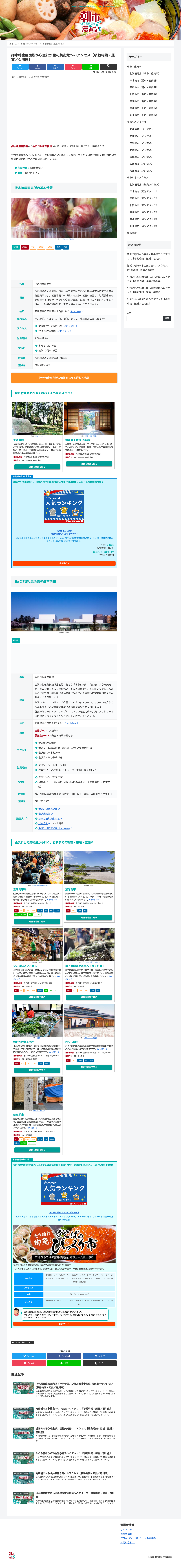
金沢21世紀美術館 (48, 809)
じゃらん (43, 823)
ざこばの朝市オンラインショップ (64, 1213)
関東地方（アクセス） (142, 143)
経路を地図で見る (37, 467)
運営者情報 (126, 1534)
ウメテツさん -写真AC (67, 239)
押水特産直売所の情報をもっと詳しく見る (64, 377)
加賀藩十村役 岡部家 (90, 436)
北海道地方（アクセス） (143, 129)
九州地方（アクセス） (142, 170)
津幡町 (38, 1038)
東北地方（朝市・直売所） (144, 80)
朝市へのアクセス (136, 122)
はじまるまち (38, 436)
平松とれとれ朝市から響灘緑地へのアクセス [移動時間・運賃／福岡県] (148, 290)
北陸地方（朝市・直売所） (144, 94)
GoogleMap (75, 311)
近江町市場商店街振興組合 (39, 885)
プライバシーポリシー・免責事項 (138, 1538)
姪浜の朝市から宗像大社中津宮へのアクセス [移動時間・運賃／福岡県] (148, 256)
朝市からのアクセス (138, 177)
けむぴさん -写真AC (38, 1110)
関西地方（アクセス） (142, 163)
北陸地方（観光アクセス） (23, 1342)
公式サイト (64, 563)
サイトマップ (127, 1529)
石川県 (15, 247)
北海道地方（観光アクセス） (145, 184)
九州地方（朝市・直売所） (144, 115)
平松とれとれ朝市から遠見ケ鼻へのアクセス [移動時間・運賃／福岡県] (148, 279)
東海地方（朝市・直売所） (144, 101)
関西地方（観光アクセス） (144, 219)
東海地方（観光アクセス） (144, 212)
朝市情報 (132, 233)
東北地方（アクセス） (142, 136)
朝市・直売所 (134, 66)
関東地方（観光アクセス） (144, 198)
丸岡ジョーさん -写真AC (90, 1038)
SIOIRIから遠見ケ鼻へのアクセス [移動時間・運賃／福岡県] (148, 301)
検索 (129, 313)
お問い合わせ (127, 1542)
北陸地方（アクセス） (142, 150)
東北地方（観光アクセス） (144, 191)
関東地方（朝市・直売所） (144, 87)
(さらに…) (52, 900)
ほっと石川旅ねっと (49, 818)
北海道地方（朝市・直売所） (145, 73)
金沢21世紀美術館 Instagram (54, 828)
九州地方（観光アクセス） (144, 226)
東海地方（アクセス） (142, 157)
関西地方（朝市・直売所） (144, 108)
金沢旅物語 (44, 813)
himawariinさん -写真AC (91, 962)
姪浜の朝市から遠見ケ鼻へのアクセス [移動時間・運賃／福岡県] (147, 267)
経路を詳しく (70, 326)
